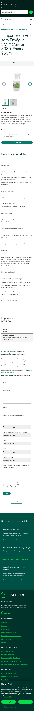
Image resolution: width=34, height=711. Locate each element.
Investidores (5, 629)
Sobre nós (4, 622)
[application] (17, 82)
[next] (30, 84)
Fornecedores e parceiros (9, 632)
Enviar (6, 493)
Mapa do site (5, 680)
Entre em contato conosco (9, 673)
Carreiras (4, 626)
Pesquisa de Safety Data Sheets (10, 658)
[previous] (4, 84)
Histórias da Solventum (8, 651)
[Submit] (31, 24)
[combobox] (17, 24)
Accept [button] (8, 702)
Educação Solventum (7, 654)
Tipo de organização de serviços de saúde (16, 432)
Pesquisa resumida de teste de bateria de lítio (14, 664)
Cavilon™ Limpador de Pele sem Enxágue (14, 29)
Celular (5, 407)
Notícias (3, 642)
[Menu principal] (31, 19)
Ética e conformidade (7, 639)
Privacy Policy (8, 697)
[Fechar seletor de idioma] (31, 3)
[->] (31, 12)
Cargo (5, 440)
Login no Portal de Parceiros (9, 676)
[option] (17, 84)
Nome (5, 382)
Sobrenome (6, 390)
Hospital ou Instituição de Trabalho (13, 415)
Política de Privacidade (16, 503)
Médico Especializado (9, 449)
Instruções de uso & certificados (11, 661)
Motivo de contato (8, 457)
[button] (8, 707)
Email (5, 399)
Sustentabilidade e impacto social (11, 636)
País (4, 424)
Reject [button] (25, 702)
